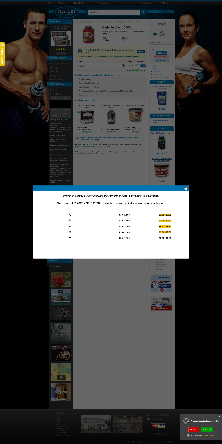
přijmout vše (207, 429)
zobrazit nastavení (197, 435)
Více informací (210, 435)
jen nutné (193, 429)
